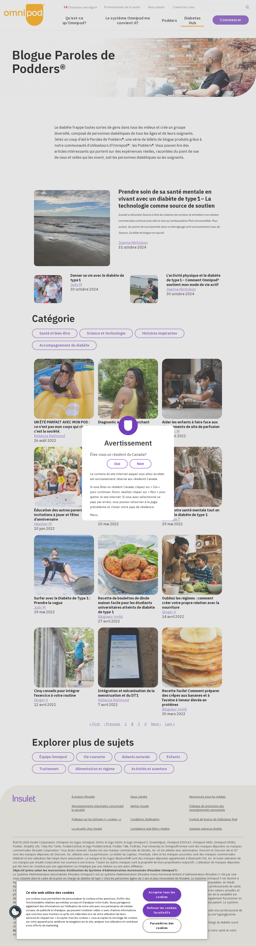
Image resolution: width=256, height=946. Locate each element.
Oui (117, 464)
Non (140, 464)
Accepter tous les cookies (162, 894)
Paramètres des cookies (162, 925)
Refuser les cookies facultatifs (162, 910)
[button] (15, 911)
